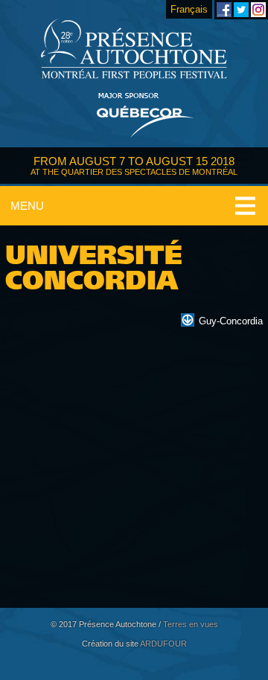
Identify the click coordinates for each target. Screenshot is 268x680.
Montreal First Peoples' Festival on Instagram (258, 9)
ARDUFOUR (163, 643)
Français (189, 9)
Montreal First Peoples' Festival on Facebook (224, 9)
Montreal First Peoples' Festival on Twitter (241, 9)
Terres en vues (190, 624)
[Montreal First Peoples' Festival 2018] (134, 50)
